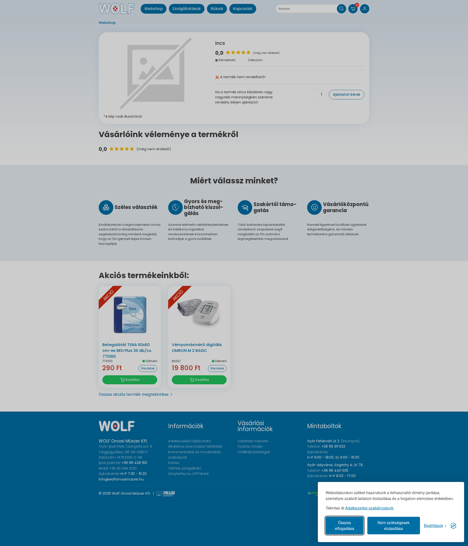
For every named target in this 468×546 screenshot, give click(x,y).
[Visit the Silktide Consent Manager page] (453, 525)
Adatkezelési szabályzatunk (369, 508)
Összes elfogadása (344, 525)
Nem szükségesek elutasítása (394, 525)
